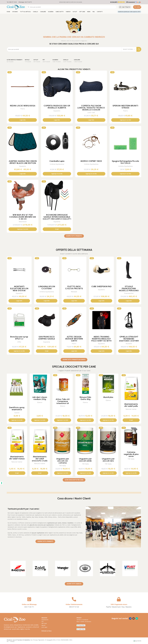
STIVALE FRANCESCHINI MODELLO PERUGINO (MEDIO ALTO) (129, 289)
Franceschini (128, 293)
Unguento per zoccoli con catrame (62, 460)
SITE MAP (44, 627)
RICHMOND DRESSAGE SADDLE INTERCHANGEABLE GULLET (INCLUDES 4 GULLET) (57, 217)
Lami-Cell (91, 112)
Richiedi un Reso (47, 631)
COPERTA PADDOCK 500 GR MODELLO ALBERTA (57, 106)
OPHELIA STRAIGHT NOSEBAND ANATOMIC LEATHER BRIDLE (129, 339)
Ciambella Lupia (56, 161)
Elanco (39, 402)
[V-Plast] (130, 568)
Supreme (57, 221)
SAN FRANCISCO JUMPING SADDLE (46, 337)
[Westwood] (85, 568)
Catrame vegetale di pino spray (131, 454)
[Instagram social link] (133, 618)
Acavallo (129, 343)
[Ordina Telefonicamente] (74, 599)
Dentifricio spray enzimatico (17, 408)
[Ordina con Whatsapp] (29, 599)
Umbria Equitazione (57, 164)
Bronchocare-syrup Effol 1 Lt (19, 337)
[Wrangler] (63, 568)
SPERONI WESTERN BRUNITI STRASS (125, 106)
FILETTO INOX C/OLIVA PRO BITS (74, 287)
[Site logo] (16, 7)
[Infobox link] (12, 2)
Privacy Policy (81, 625)
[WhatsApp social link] (136, 618)
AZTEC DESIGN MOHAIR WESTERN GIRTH (74, 338)
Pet (43, 621)
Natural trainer (131, 409)
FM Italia (62, 465)
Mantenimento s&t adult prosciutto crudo (39, 458)
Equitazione (45, 619)
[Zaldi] (40, 568)
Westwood (22, 221)
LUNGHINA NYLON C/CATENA (46, 287)
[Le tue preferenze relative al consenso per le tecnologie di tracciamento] (1, 483)
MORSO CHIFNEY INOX (91, 161)
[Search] (138, 49)
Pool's (22, 109)
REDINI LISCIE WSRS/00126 (22, 105)
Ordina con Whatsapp (29, 604)
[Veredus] (107, 568)
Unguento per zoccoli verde (85, 459)
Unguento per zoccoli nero (108, 459)
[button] (125, 2)
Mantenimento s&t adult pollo (131, 405)
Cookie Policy (81, 629)
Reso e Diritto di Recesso (84, 621)
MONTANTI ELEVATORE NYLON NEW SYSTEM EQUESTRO (19, 289)
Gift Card (44, 623)
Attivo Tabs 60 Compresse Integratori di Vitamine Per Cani (62, 402)
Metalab (74, 292)
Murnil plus (108, 397)
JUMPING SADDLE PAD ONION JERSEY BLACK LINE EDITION (23, 162)
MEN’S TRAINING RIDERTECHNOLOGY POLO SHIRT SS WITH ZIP (101, 339)
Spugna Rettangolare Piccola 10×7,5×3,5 (125, 162)
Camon (17, 413)
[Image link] (14, 619)
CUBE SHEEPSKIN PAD (101, 286)
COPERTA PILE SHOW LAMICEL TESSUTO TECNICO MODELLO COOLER (91, 107)
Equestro (57, 111)
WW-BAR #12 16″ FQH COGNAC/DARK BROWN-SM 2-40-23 (22, 217)
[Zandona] (18, 568)
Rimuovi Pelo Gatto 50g (85, 398)
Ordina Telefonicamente (74, 604)
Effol (19, 342)
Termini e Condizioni (82, 619)
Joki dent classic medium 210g (39, 398)
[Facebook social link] (130, 618)
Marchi (43, 625)
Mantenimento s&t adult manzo (17, 457)
